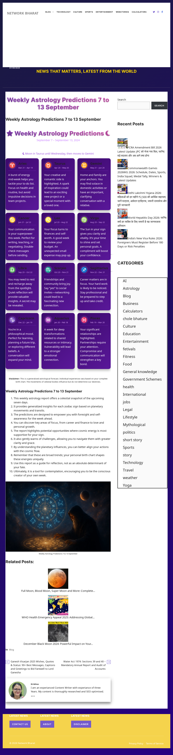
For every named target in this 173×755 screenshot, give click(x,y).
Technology (64, 12)
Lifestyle (130, 417)
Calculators (133, 311)
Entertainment (104, 12)
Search (121, 99)
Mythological (134, 424)
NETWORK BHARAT (22, 13)
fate (22, 467)
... (33, 694)
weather (130, 477)
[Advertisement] (86, 43)
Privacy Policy (136, 743)
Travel (128, 470)
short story (132, 439)
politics (129, 432)
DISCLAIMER (81, 724)
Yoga (127, 485)
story (127, 454)
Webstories (122, 12)
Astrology (49, 553)
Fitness (129, 356)
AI (125, 280)
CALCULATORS (139, 12)
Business (130, 303)
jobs (126, 401)
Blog (48, 12)
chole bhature (135, 318)
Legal (127, 409)
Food (127, 364)
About (47, 724)
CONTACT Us (20, 724)
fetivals (129, 348)
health (128, 386)
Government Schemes (142, 379)
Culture (77, 12)
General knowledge (140, 371)
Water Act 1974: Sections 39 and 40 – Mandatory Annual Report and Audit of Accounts (83, 665)
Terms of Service (155, 743)
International (134, 394)
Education (131, 333)
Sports (89, 12)
